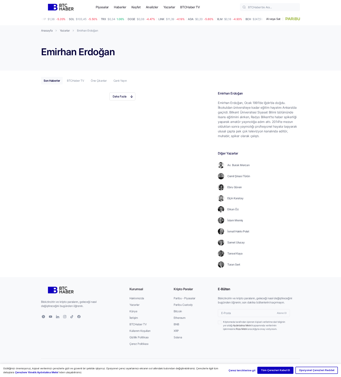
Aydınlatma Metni (242, 325)
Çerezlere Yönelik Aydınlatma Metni (36, 372)
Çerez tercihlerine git (242, 370)
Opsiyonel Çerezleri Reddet (316, 370)
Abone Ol (282, 313)
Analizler (152, 7)
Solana (178, 337)
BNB (176, 324)
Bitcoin (178, 311)
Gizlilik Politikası (139, 337)
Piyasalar (102, 7)
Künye (133, 311)
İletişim (133, 318)
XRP (176, 331)
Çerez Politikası (138, 344)
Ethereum (179, 318)
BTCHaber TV (190, 7)
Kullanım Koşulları (139, 331)
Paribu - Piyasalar (184, 298)
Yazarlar (169, 7)
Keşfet (136, 7)
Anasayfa (47, 30)
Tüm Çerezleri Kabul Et (275, 370)
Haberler (120, 7)
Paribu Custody (183, 305)
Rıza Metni (241, 329)
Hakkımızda (136, 298)
